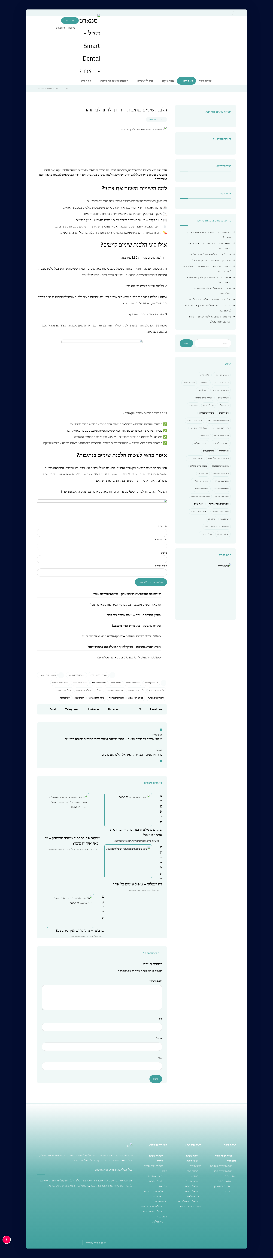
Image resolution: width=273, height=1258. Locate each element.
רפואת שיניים (198, 504)
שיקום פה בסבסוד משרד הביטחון (217, 526)
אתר (160, 1058)
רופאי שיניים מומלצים (201, 481)
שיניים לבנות (79, 698)
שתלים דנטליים (206, 534)
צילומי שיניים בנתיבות (153, 1191)
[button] (72, 27)
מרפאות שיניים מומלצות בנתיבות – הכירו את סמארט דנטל (126, 604)
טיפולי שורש (193, 405)
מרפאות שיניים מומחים (47, 675)
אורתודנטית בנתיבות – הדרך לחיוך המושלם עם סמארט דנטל (124, 647)
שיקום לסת (157, 1221)
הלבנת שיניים (204, 375)
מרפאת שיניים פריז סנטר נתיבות (225, 1173)
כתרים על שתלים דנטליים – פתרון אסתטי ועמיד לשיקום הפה (208, 308)
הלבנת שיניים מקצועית (136, 690)
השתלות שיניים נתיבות (152, 1206)
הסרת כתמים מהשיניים (115, 690)
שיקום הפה (225, 519)
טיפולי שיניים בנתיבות (194, 420)
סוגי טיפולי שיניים (72, 849)
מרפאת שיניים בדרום (195, 458)
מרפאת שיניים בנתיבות (220, 466)
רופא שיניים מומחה (202, 488)
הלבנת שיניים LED (99, 682)
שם (160, 1018)
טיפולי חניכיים (208, 405)
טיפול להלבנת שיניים (83, 690)
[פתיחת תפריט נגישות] (7, 1240)
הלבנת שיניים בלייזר (80, 682)
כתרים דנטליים (208, 451)
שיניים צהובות (65, 698)
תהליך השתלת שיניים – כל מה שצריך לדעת (210, 299)
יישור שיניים (204, 435)
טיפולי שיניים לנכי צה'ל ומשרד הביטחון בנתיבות (188, 1204)
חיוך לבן (99, 690)
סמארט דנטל (203, 473)
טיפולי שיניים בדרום (206, 413)
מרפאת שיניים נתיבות (221, 473)
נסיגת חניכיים (191, 1181)
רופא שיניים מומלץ (222, 496)
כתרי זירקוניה (224, 451)
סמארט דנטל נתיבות (135, 698)
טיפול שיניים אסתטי (221, 435)
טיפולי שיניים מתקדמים (199, 428)
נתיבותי (228, 1191)
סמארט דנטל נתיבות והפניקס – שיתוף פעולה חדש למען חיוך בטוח (121, 636)
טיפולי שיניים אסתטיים (63, 690)
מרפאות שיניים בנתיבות (76, 675)
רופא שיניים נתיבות (139, 841)
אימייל (159, 1038)
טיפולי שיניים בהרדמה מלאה (218, 420)
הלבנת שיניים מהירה (156, 690)
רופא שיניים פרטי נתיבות (159, 1199)
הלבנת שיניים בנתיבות (60, 682)
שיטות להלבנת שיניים (96, 698)
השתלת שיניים (223, 398)
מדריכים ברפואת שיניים (98, 675)
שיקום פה (211, 519)
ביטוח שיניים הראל (222, 375)
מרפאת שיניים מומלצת (156, 698)
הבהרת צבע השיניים (133, 682)
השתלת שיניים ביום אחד (203, 398)
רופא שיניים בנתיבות (116, 698)
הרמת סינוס (204, 382)
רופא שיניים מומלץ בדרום (200, 496)
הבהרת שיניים (116, 682)
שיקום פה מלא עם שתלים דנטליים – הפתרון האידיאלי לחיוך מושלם (209, 319)
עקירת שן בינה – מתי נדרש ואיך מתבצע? (136, 625)
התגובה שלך (155, 980)
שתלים (160, 1161)
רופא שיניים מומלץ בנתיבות (219, 504)
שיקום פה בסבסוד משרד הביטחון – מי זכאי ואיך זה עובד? (126, 594)
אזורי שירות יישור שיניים (193, 1163)
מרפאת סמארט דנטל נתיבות (218, 458)
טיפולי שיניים (224, 413)
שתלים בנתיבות (223, 534)
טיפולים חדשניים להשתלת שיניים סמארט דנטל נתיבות (128, 657)
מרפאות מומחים (224, 1181)
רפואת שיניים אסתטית (220, 511)
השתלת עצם (202, 390)
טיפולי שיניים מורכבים (221, 428)
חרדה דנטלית (224, 405)
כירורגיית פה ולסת (200, 443)
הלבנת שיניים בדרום (221, 382)
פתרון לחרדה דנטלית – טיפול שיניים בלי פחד (134, 615)
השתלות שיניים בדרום (220, 390)
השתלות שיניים (189, 382)
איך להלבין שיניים (151, 682)
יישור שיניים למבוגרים (221, 443)
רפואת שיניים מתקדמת (57, 849)
